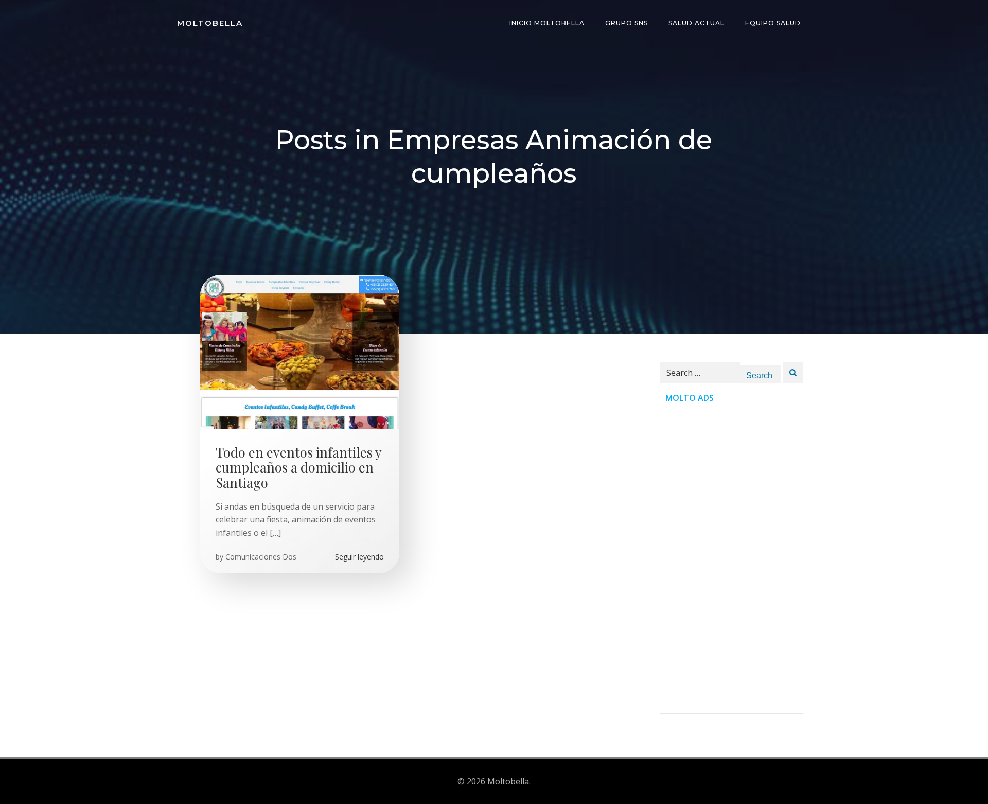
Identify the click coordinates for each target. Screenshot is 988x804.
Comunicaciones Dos (260, 557)
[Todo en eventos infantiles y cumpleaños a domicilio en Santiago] (299, 351)
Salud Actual (696, 23)
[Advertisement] (731, 559)
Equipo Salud (773, 23)
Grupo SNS (626, 23)
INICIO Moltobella (547, 23)
